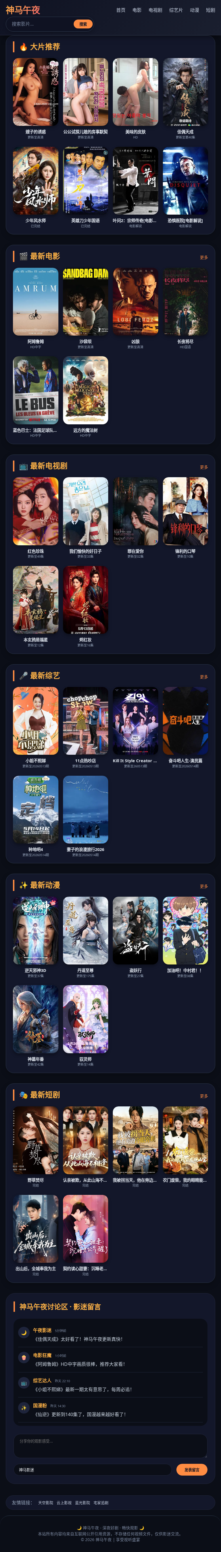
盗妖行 (135, 970)
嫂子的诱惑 (36, 131)
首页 (120, 10)
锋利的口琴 (185, 551)
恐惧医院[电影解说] (185, 220)
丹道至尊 (85, 970)
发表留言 (191, 1470)
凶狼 (136, 341)
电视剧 (155, 10)
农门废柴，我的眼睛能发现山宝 (185, 1180)
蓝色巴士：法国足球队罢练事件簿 (35, 430)
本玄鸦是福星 (36, 639)
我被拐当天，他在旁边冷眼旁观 (135, 1180)
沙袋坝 (85, 341)
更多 (204, 257)
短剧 (210, 10)
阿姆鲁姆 (36, 341)
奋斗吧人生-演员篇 (185, 760)
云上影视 (64, 1502)
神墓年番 (36, 1059)
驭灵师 (85, 1059)
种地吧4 (35, 849)
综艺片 (176, 10)
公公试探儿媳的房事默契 (85, 131)
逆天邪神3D (35, 970)
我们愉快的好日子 (85, 551)
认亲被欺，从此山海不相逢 (85, 1180)
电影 (137, 10)
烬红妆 (85, 639)
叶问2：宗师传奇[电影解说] (135, 220)
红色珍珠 (36, 551)
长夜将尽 (185, 341)
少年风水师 (36, 220)
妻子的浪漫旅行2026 (85, 849)
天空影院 (45, 1502)
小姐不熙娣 (36, 760)
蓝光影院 (82, 1502)
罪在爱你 (135, 551)
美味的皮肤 (135, 131)
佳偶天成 (185, 131)
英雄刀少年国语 (85, 220)
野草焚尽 (36, 1180)
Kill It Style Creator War (135, 760)
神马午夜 (23, 10)
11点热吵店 (85, 760)
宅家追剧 (101, 1502)
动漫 (194, 10)
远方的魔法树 (85, 430)
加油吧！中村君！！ (185, 970)
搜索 (83, 24)
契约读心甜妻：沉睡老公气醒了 (85, 1268)
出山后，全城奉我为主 (36, 1268)
